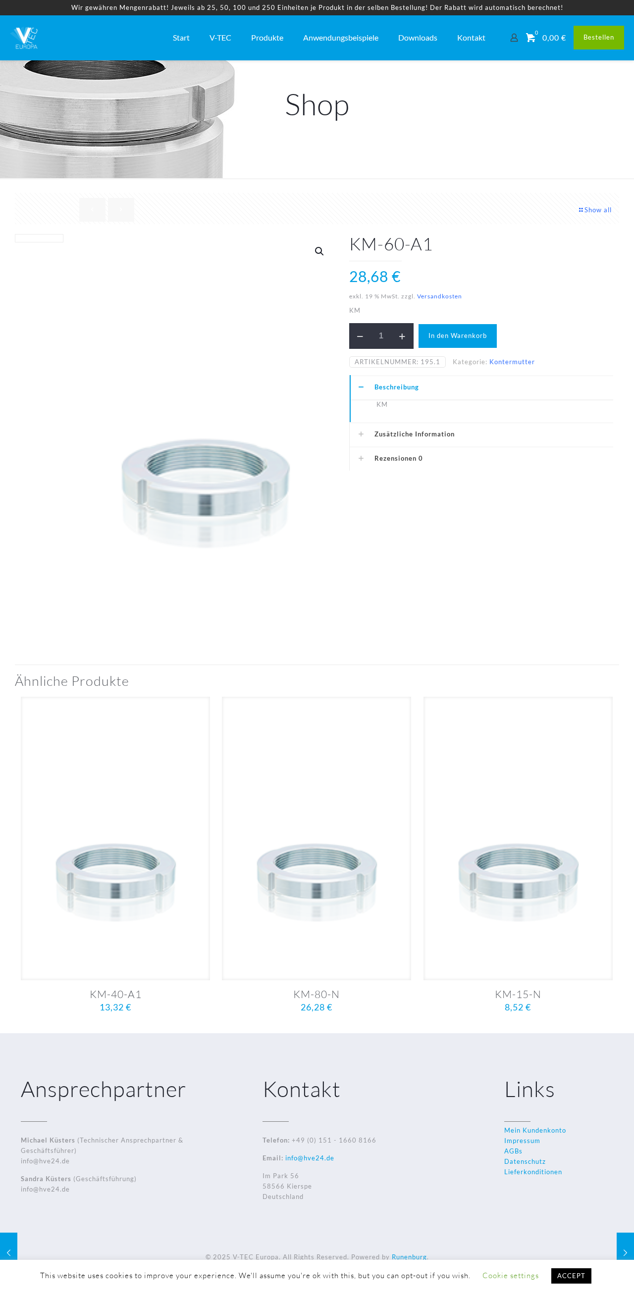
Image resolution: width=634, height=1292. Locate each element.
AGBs (513, 1151)
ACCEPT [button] (571, 1276)
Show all (598, 210)
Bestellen (598, 37)
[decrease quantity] (360, 336)
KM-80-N (316, 994)
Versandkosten (439, 295)
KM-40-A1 (116, 994)
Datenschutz (525, 1161)
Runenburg (409, 1257)
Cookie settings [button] (510, 1275)
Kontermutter (512, 362)
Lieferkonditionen (533, 1172)
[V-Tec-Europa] (25, 37)
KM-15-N (518, 994)
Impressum (522, 1141)
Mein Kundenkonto (535, 1130)
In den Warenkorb (457, 335)
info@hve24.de (308, 1158)
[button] (320, 251)
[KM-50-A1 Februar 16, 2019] (625, 1252)
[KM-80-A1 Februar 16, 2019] (8, 1252)
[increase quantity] (402, 336)
